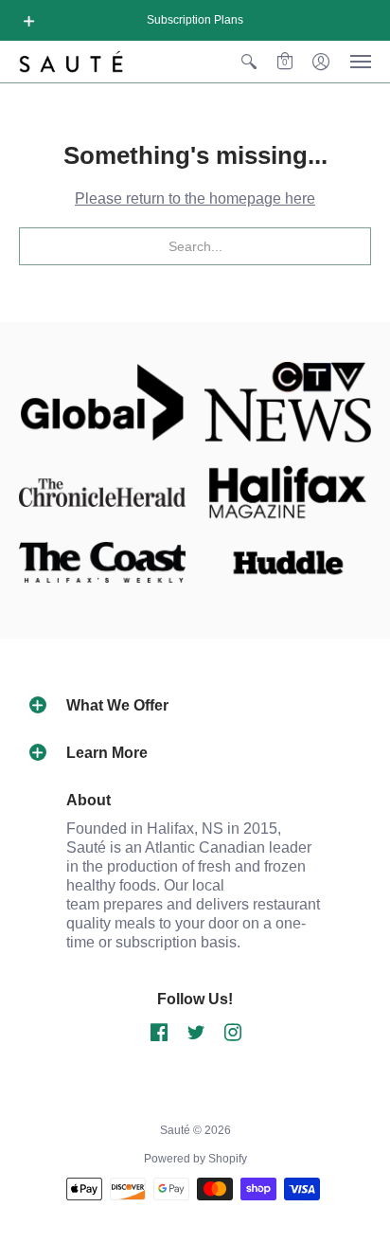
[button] (29, 21)
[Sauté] (71, 61)
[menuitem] (249, 61)
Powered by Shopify (195, 1158)
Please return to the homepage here (195, 198)
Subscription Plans (195, 20)
